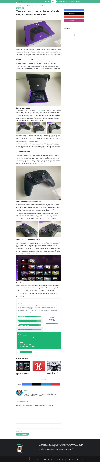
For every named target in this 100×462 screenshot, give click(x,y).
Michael (26, 390)
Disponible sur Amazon (26, 351)
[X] (26, 397)
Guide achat (59, 1)
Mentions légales (32, 459)
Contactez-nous (72, 459)
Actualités (47, 1)
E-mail (18, 425)
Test (53, 1)
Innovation (71, 1)
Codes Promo (65, 459)
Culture (65, 1)
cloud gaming (41, 110)
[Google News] (42, 380)
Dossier (78, 1)
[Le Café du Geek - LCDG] (19, 2)
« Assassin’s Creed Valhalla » (37, 163)
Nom (17, 420)
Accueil (19, 5)
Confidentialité (80, 459)
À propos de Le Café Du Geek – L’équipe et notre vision (49, 459)
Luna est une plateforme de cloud (27, 285)
